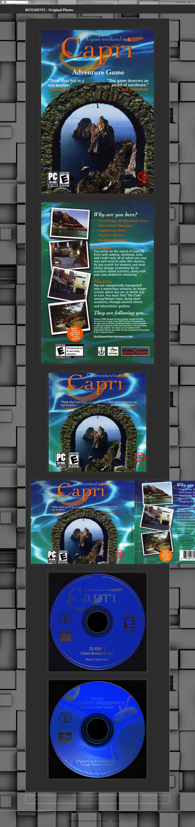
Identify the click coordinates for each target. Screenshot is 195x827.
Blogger (123, 821)
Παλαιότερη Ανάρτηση (155, 799)
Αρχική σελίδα (95, 799)
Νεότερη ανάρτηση (38, 799)
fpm (110, 821)
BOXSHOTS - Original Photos (49, 10)
